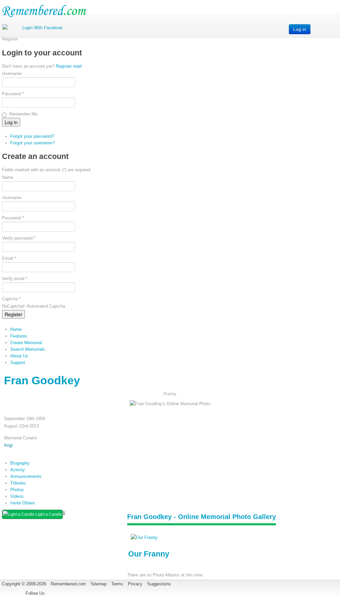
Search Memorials (27, 349)
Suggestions (159, 583)
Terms (117, 583)
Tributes (18, 483)
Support (17, 362)
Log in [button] (299, 29)
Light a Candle (48, 514)
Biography (20, 463)
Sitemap (99, 583)
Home (16, 329)
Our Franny (148, 554)
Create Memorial (26, 342)
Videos (17, 496)
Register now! (69, 66)
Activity (17, 469)
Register (13, 314)
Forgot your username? (32, 142)
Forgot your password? (32, 136)
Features (18, 336)
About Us (19, 355)
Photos (17, 489)
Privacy (135, 583)
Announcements (26, 476)
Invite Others (22, 502)
